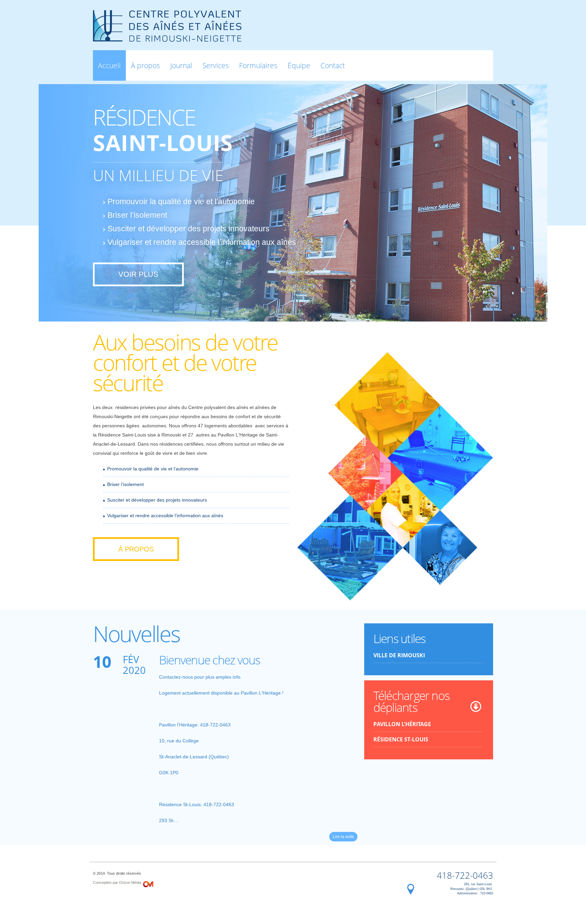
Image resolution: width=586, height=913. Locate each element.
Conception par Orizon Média (117, 882)
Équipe (299, 65)
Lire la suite (343, 836)
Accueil (109, 65)
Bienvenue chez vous (209, 660)
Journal (181, 65)
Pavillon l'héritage (402, 724)
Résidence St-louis (400, 739)
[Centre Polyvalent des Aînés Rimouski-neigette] (167, 37)
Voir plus (138, 274)
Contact (332, 65)
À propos (145, 65)
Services (215, 65)
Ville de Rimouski (399, 655)
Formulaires (258, 65)
